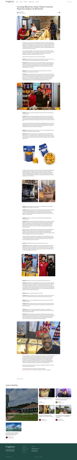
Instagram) (49, 369)
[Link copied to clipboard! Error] (58, 12)
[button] (68, 2)
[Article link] (22, 404)
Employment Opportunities (25, 449)
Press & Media (23, 450)
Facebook (44, 369)
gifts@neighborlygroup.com (35, 448)
